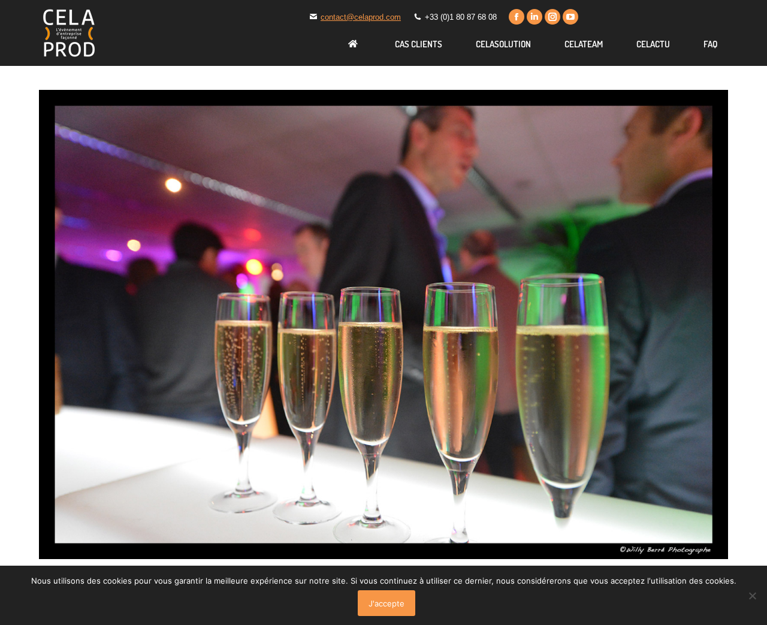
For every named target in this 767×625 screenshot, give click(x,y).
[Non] (752, 596)
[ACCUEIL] (354, 44)
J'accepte (386, 603)
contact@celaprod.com (361, 17)
